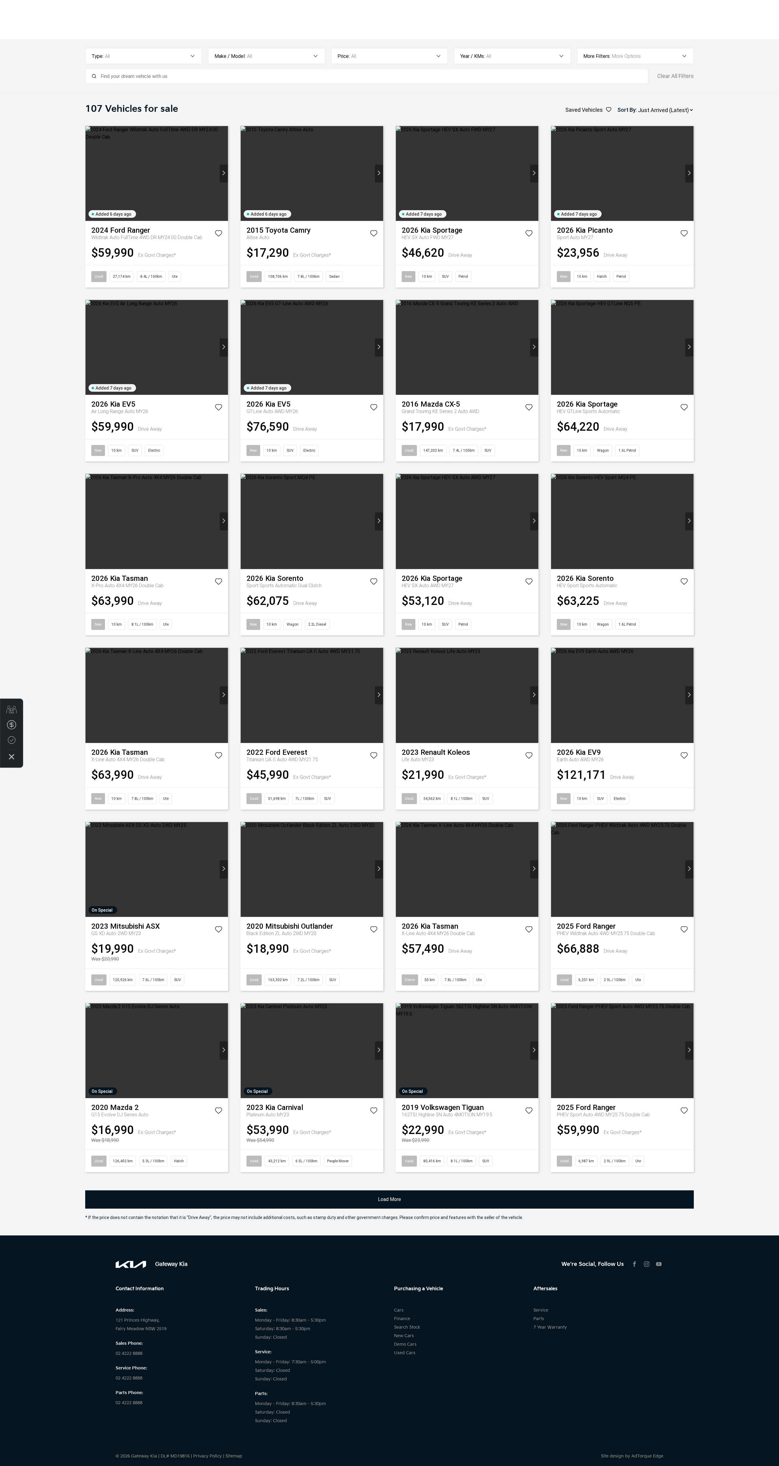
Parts (538, 1318)
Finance (402, 1318)
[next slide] (224, 173)
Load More (389, 1199)
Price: (343, 56)
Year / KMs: (472, 56)
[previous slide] (90, 173)
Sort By (626, 110)
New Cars (404, 1335)
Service (540, 1310)
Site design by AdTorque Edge (632, 1456)
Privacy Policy (207, 1456)
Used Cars (404, 1352)
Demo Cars (405, 1344)
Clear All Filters (675, 76)
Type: (97, 56)
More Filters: (596, 56)
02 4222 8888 (129, 1353)
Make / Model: (230, 56)
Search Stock (407, 1327)
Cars (398, 1310)
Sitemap (233, 1456)
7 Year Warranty (550, 1327)
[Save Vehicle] (218, 234)
